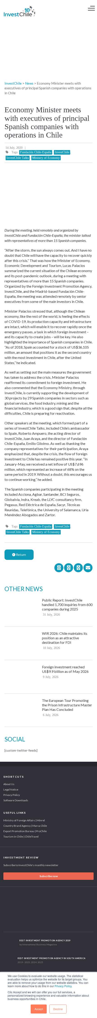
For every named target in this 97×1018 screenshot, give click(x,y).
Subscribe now (48, 876)
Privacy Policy (63, 986)
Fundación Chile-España (35, 152)
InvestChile (62, 152)
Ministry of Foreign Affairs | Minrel (24, 820)
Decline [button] (58, 1009)
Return (20, 554)
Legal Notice (10, 789)
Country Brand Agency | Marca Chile (25, 825)
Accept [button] (39, 1009)
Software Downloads (15, 800)
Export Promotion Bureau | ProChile (25, 831)
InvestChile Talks (18, 158)
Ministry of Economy (46, 158)
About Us (8, 784)
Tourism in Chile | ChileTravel (21, 836)
